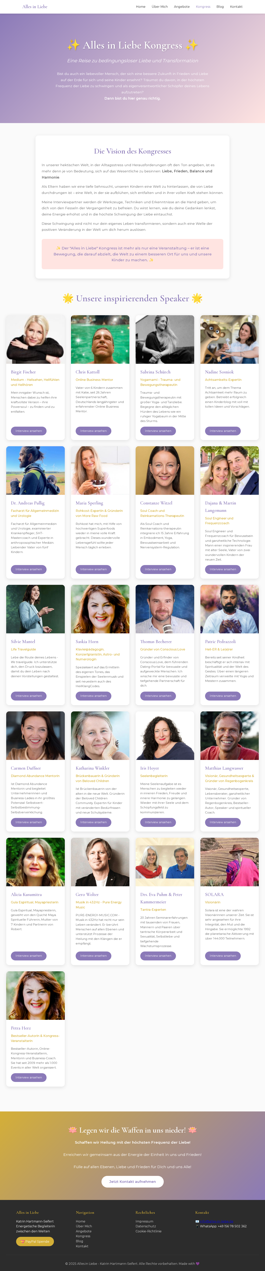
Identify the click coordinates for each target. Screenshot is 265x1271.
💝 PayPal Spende (35, 1241)
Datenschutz (146, 1226)
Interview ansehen (29, 431)
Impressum (144, 1221)
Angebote (182, 7)
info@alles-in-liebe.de (216, 1221)
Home (140, 7)
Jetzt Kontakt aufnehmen (132, 1182)
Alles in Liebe (34, 7)
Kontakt (236, 7)
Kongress (203, 7)
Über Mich (160, 7)
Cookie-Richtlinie (149, 1231)
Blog (220, 7)
